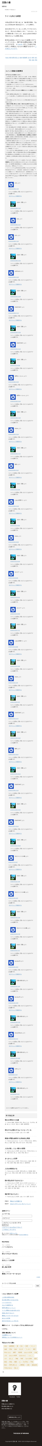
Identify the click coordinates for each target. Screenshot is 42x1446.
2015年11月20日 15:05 (15, 809)
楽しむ (9, 1124)
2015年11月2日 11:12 (15, 630)
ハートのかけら (7, 1247)
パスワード (6, 1218)
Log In (20, 44)
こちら (15, 175)
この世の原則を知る (8, 1297)
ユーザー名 (6, 1214)
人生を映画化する (11, 1169)
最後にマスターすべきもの (11, 1274)
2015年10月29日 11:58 (13, 241)
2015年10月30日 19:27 (13, 470)
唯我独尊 (24, 57)
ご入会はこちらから (9, 1229)
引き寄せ (32, 1122)
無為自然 (34, 1365)
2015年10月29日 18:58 (13, 381)
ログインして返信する (15, 196)
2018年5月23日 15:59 (13, 1002)
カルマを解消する (7, 1305)
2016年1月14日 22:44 (15, 917)
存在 (20, 1122)
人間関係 (21, 1365)
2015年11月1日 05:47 (15, 597)
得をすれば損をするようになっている (18, 1130)
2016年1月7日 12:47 (12, 862)
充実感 (17, 1122)
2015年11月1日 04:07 (15, 525)
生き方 (29, 57)
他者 (21, 57)
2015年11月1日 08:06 (13, 646)
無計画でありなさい (12, 1194)
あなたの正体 (24, 1183)
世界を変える (15, 57)
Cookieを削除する (23, 1234)
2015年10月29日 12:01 (15, 224)
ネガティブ (21, 1184)
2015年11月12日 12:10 (13, 718)
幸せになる (26, 1122)
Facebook (12, 1397)
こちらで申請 (33, 86)
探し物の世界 (6, 1267)
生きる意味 (28, 1358)
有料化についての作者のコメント (12, 1337)
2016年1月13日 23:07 (13, 898)
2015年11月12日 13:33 (15, 738)
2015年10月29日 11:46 (13, 188)
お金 (21, 1132)
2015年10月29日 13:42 (15, 260)
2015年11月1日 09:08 (15, 613)
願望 (22, 1124)
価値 (13, 1122)
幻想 (16, 1173)
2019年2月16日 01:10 (13, 1038)
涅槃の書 (6, 2)
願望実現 (26, 1124)
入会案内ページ (7, 1335)
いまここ (30, 1355)
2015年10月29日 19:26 (13, 434)
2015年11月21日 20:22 (13, 826)
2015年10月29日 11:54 (15, 208)
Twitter (18, 1397)
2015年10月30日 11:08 (15, 417)
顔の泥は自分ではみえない (14, 1180)
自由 (33, 60)
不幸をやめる (28, 1141)
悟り (28, 1186)
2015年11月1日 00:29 (13, 577)
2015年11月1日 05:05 (15, 561)
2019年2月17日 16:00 (15, 1058)
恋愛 (20, 1173)
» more (38, 1277)
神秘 (15, 1163)
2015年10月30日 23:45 (13, 506)
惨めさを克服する (16, 1201)
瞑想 (10, 57)
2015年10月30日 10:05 (15, 401)
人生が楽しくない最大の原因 (15, 1148)
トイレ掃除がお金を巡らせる (11, 1310)
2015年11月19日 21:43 (13, 790)
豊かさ (18, 1124)
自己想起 (29, 1173)
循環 (28, 1132)
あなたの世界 (15, 1132)
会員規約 (33, 152)
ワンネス (21, 1141)
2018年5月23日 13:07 (15, 986)
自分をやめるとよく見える (10, 1321)
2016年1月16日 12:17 (15, 950)
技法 (11, 1152)
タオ (24, 1196)
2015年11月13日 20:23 (15, 773)
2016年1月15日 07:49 (15, 934)
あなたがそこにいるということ (20, 1204)
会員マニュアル (13, 1233)
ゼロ (24, 1132)
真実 (11, 1163)
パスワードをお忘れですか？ (12, 1227)
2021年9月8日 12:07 (13, 1074)
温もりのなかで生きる (10, 1254)
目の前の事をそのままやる (10, 1300)
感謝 (8, 1152)
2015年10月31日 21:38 (15, 348)
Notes (7, 57)
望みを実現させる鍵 (12, 1120)
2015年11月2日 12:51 (15, 702)
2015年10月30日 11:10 (15, 453)
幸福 (13, 1173)
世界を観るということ (9, 1308)
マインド (33, 1346)
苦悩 (36, 60)
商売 (34, 1171)
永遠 (33, 1186)
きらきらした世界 (11, 1158)
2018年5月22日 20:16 (13, 967)
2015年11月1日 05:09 (15, 365)
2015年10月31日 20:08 (13, 542)
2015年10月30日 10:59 (15, 332)
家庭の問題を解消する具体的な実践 (17, 1138)
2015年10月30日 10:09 (15, 296)
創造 (14, 1142)
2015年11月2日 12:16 (13, 682)
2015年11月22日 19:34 (15, 845)
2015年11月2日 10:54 (15, 666)
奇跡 (33, 1161)
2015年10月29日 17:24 (13, 313)
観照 (18, 1163)
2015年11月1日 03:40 (15, 489)
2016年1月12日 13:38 (15, 881)
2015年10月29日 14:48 (13, 277)
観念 (30, 1142)
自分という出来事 (8, 1260)
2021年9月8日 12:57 (15, 1094)
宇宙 (8, 1163)
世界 (9, 1186)
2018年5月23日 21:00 (15, 1022)
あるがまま (15, 1141)
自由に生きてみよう (8, 1313)
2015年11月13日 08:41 (13, 754)
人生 (5, 1355)
